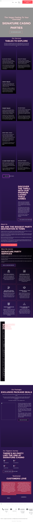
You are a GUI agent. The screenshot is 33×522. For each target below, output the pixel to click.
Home (13, 2)
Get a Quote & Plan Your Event (26, 219)
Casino (16, 2)
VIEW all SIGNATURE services (8, 265)
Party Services (19, 2)
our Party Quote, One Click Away (9, 471)
